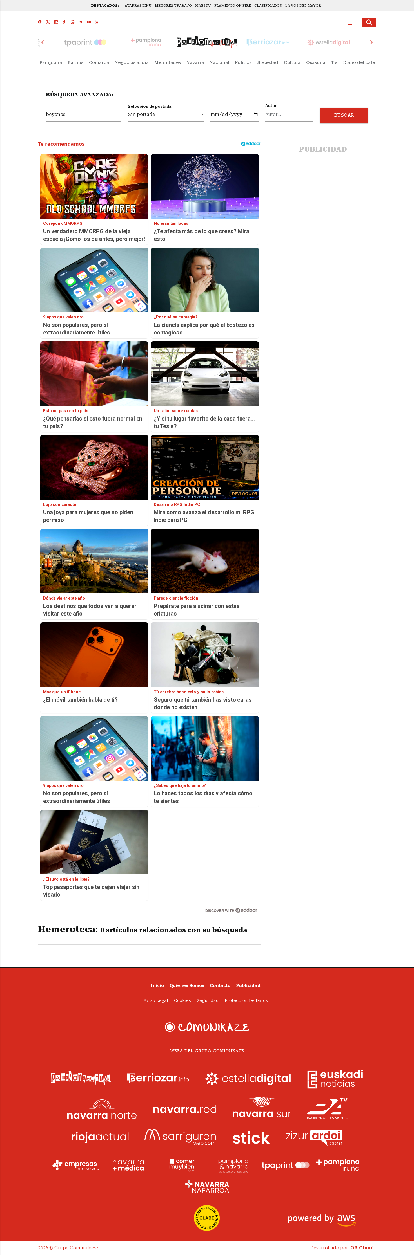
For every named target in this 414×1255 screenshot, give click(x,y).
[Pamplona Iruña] (338, 1165)
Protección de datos (246, 1000)
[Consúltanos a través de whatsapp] (72, 22)
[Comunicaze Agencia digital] (207, 1027)
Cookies (182, 1000)
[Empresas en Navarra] (76, 1165)
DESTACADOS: (105, 6)
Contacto (220, 985)
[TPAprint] (286, 1165)
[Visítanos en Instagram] (56, 22)
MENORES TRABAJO (173, 6)
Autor (271, 106)
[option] (207, 42)
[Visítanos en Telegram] (81, 22)
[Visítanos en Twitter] (48, 22)
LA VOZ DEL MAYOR (303, 6)
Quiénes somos (187, 985)
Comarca (99, 62)
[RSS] (96, 22)
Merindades (167, 62)
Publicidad (248, 985)
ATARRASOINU (138, 6)
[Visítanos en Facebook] (40, 22)
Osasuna (315, 62)
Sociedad (267, 62)
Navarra (195, 62)
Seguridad (208, 1000)
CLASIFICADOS (268, 6)
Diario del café (359, 62)
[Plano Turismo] (233, 1165)
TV (334, 62)
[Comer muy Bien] (181, 1165)
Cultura (292, 62)
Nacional (219, 62)
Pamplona (50, 62)
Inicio (157, 985)
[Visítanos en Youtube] (89, 22)
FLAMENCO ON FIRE (232, 6)
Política (243, 62)
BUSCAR (344, 115)
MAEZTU (203, 6)
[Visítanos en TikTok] (64, 22)
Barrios (75, 62)
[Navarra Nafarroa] (207, 1186)
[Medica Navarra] (128, 1165)
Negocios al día (132, 62)
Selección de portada (149, 106)
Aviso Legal (156, 1000)
